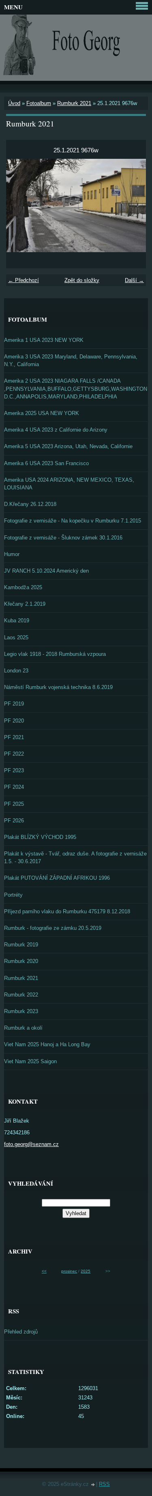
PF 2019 (14, 704)
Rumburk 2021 (74, 103)
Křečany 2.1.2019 (24, 604)
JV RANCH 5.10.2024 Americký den (46, 571)
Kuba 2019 (16, 620)
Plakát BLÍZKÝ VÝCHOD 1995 (40, 837)
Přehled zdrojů (21, 1332)
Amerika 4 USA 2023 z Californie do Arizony (55, 430)
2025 (85, 1271)
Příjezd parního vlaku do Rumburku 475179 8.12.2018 (67, 911)
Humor (11, 554)
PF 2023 (14, 770)
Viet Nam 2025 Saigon (30, 1061)
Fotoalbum (38, 103)
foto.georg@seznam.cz (31, 1144)
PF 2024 (14, 787)
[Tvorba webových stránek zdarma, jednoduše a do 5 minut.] (93, 1485)
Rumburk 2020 (21, 961)
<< (44, 1271)
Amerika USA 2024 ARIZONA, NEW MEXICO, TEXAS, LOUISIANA (69, 484)
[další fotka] (133, 205)
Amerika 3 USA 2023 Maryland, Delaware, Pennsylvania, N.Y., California (70, 360)
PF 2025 (14, 804)
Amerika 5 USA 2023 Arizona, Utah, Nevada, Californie (68, 446)
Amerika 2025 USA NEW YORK (41, 413)
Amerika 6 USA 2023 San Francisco (46, 463)
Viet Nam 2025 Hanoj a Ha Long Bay (47, 1044)
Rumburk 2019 (21, 945)
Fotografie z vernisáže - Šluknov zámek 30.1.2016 (63, 538)
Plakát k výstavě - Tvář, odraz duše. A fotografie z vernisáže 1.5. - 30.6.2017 (75, 857)
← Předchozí (23, 280)
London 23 (16, 671)
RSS (104, 1484)
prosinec (69, 1271)
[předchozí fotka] (19, 205)
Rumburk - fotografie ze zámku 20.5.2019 (52, 928)
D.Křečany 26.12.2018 (30, 504)
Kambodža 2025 (23, 587)
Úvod (14, 103)
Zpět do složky (81, 280)
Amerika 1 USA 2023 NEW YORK (43, 340)
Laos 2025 (16, 637)
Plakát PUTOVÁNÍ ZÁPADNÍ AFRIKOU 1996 (57, 878)
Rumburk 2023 (21, 1011)
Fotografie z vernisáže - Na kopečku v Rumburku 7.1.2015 (72, 521)
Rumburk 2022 (21, 995)
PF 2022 (14, 754)
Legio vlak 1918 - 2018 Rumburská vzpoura (55, 654)
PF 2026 (14, 821)
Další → (134, 280)
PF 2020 (14, 721)
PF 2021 (14, 737)
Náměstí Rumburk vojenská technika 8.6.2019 (58, 687)
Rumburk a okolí (23, 1028)
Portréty (13, 895)
